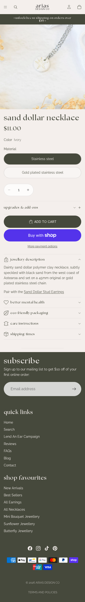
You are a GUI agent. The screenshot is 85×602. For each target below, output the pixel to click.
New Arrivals (13, 488)
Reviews (10, 444)
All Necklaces (14, 509)
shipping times (22, 334)
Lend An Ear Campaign (22, 437)
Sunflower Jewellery (19, 524)
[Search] (15, 7)
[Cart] (79, 7)
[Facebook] (30, 548)
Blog (7, 458)
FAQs (8, 451)
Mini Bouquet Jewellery (22, 517)
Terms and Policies (42, 592)
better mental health (27, 302)
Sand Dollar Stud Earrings (44, 292)
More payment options (42, 246)
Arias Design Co (48, 582)
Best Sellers (13, 495)
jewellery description (27, 259)
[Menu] (5, 7)
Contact (10, 465)
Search (9, 429)
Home (8, 422)
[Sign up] (74, 389)
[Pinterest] (55, 548)
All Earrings (12, 502)
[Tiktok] (47, 548)
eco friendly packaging (29, 313)
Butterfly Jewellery (18, 531)
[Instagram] (38, 548)
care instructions (24, 323)
